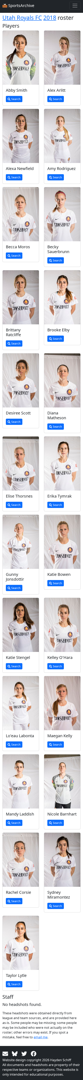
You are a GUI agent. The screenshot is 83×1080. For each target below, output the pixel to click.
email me (41, 1037)
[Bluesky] (15, 1053)
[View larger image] (21, 58)
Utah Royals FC (22, 17)
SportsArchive (20, 5)
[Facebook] (33, 1053)
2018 (49, 17)
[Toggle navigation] (75, 6)
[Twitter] (24, 1053)
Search (15, 99)
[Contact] (5, 1053)
